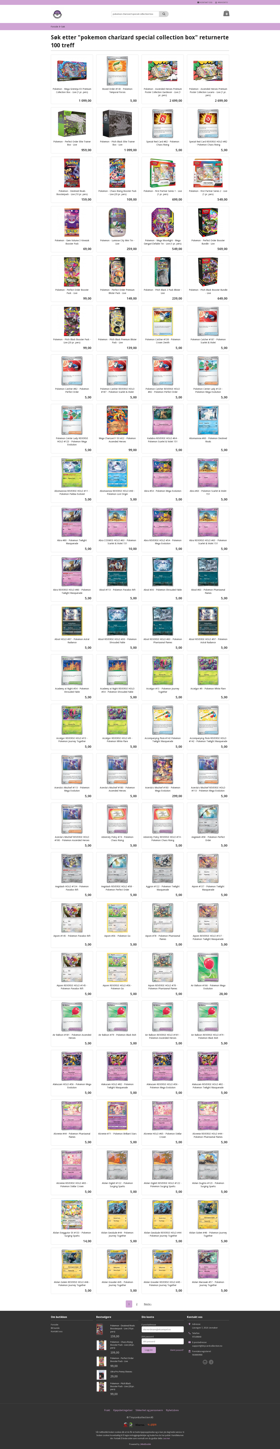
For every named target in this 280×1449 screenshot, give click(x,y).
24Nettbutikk (145, 1444)
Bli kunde (55, 1328)
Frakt (107, 1410)
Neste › (148, 1304)
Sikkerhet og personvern (149, 1410)
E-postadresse (149, 1324)
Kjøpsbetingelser (123, 1410)
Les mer (166, 1438)
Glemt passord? (177, 1350)
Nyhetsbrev (172, 1410)
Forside (54, 26)
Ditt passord (148, 1336)
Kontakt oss (57, 1331)
